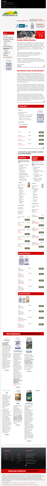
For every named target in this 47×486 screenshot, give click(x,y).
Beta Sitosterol (7, 40)
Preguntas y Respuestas (7, 46)
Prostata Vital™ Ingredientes (8, 39)
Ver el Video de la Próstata (8, 37)
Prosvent (6, 50)
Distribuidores (6, 53)
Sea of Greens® (29, 403)
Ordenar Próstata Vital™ (6, 7)
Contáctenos (14, 7)
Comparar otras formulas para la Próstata (8, 48)
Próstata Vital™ (7, 57)
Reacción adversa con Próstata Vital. (32, 484)
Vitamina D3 (6, 44)
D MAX (18, 403)
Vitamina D (12, 457)
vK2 (7, 393)
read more (7, 370)
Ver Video (5, 455)
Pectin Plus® (7, 340)
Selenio (5, 42)
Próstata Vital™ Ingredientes (7, 2)
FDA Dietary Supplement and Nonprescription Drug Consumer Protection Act (23, 482)
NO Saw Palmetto (7, 41)
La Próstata (4, 1)
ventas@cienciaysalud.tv (30, 463)
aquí (17, 484)
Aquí (23, 211)
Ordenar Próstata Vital (20, 460)
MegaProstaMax (7, 52)
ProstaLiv (6, 51)
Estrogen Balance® (18, 351)
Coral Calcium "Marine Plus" (29, 351)
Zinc (5, 43)
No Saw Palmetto (6, 459)
